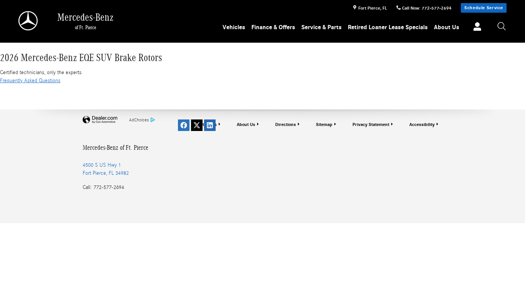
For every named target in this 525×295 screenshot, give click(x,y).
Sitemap (324, 124)
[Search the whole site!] (502, 27)
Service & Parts (321, 27)
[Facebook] (183, 125)
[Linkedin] (210, 125)
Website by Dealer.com (100, 120)
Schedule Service (483, 7)
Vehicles (234, 27)
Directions (285, 124)
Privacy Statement (370, 124)
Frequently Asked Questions (30, 81)
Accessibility (422, 124)
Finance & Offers (273, 27)
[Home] (28, 20)
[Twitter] (197, 125)
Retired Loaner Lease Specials (388, 27)
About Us (446, 27)
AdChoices (139, 120)
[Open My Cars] (475, 27)
